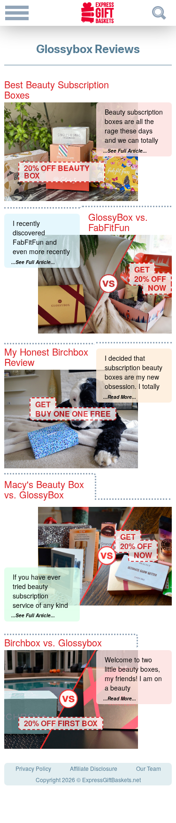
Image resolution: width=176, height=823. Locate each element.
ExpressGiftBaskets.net (111, 780)
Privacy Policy (33, 768)
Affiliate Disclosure (93, 768)
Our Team (148, 768)
